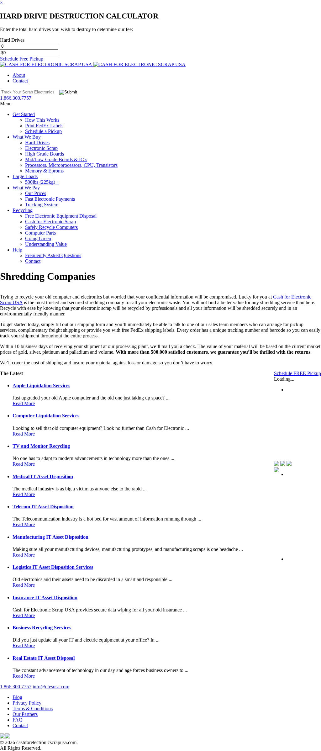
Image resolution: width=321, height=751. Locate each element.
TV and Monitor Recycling (41, 446)
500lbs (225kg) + (42, 182)
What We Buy (27, 137)
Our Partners (25, 714)
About (19, 75)
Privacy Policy (27, 703)
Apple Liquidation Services (41, 385)
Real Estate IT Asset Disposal (44, 658)
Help (17, 249)
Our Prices (35, 193)
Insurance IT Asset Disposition (45, 597)
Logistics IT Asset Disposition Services (53, 567)
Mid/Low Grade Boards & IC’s (56, 159)
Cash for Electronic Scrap (50, 221)
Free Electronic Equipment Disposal (61, 216)
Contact (20, 80)
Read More (24, 403)
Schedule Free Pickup (21, 58)
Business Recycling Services (42, 627)
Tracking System (41, 204)
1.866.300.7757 (15, 686)
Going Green (38, 238)
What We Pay (26, 187)
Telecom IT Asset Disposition (43, 506)
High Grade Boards (44, 153)
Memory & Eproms (44, 170)
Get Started (24, 114)
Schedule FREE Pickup (297, 373)
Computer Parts (40, 232)
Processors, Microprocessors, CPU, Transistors (71, 165)
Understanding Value (46, 244)
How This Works (42, 120)
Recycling (23, 210)
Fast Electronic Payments (50, 199)
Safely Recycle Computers (51, 227)
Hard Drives (37, 142)
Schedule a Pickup (43, 131)
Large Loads (25, 176)
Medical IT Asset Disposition (43, 476)
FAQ (18, 719)
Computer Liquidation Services (46, 415)
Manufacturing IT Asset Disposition (50, 537)
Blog (17, 697)
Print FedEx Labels (44, 125)
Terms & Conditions (33, 708)
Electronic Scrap (41, 148)
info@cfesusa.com (51, 686)
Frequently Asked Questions (53, 255)
